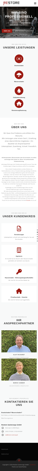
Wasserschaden (19, 77)
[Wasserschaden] (19, 70)
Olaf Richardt (19, 350)
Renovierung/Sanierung (19, 106)
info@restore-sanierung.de (11, 431)
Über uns (7, 27)
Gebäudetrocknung (19, 93)
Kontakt (28, 196)
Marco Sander (19, 379)
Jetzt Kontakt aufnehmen (24, 27)
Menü (35, 3)
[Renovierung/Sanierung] (19, 99)
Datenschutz (5, 450)
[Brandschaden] (19, 54)
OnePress (33, 461)
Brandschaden (19, 61)
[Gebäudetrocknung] (19, 86)
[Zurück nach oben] (19, 456)
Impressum (4, 445)
